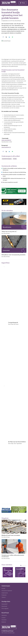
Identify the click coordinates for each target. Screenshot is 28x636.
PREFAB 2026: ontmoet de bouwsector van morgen (14, 179)
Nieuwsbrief (4, 604)
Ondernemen (5, 593)
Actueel (3, 588)
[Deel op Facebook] (3, 37)
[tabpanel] (8, 572)
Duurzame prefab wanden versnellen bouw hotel (14, 175)
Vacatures (4, 620)
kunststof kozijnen (6, 158)
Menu (23, 3)
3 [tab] (23, 565)
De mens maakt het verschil (10, 182)
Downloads (4, 606)
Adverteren (4, 615)
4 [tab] (24, 565)
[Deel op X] (6, 37)
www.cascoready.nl (6, 140)
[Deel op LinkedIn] (9, 37)
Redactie (4, 622)
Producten (4, 595)
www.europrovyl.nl (6, 147)
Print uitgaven (5, 608)
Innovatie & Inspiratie (7, 590)
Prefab (14, 158)
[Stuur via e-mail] (12, 37)
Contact (3, 617)
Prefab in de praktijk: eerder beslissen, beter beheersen (14, 169)
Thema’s (4, 597)
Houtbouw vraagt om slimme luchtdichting (14, 172)
